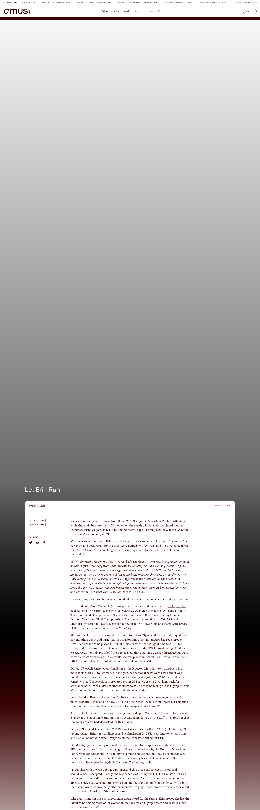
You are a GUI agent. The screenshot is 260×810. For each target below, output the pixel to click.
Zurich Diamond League (234, 2)
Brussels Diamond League (44, 2)
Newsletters (140, 11)
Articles (127, 11)
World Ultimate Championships (82, 2)
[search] (159, 11)
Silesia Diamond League (201, 2)
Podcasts (105, 11)
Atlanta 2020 (37, 520)
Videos (117, 11)
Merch (152, 11)
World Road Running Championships (126, 2)
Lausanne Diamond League (166, 2)
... (31, 528)
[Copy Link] (44, 542)
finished (132, 733)
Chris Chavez (37, 524)
